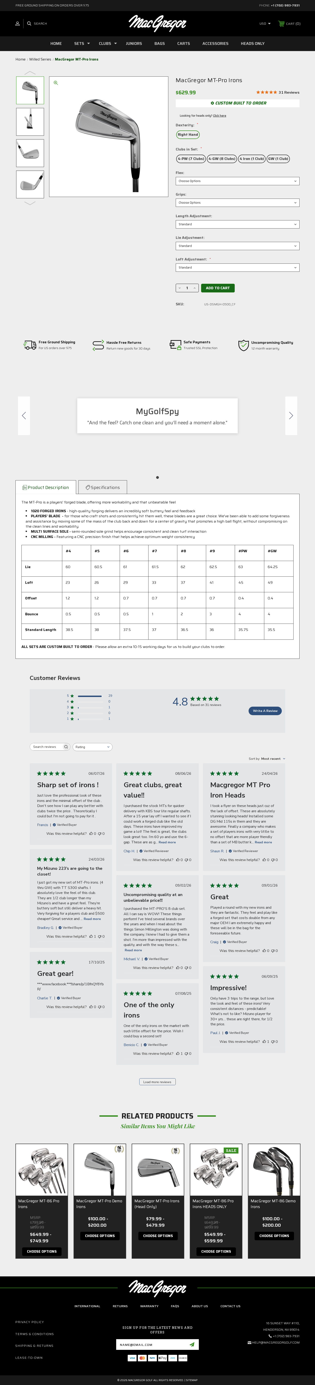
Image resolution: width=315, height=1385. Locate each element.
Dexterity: (187, 125)
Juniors (134, 43)
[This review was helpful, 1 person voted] (91, 936)
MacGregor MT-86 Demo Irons (273, 1204)
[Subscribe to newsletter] (192, 1344)
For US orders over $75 (55, 348)
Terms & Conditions (34, 1333)
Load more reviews (157, 1082)
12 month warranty (265, 348)
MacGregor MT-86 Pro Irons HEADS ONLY (213, 1204)
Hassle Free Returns (124, 342)
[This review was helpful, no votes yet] (91, 833)
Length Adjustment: (194, 216)
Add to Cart (218, 288)
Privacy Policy (29, 1321)
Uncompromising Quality (272, 342)
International (87, 1306)
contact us (230, 1306)
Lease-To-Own (29, 1357)
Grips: (181, 194)
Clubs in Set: (189, 149)
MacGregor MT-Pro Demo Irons (99, 1204)
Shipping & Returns (34, 1345)
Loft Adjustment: (193, 259)
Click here (219, 115)
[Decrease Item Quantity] (179, 288)
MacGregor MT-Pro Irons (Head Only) (156, 1204)
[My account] (17, 23)
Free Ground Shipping (57, 342)
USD (263, 23)
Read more (167, 842)
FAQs (175, 1306)
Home (56, 43)
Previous (30, 72)
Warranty (149, 1306)
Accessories (215, 43)
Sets (79, 43)
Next (30, 203)
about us (200, 1306)
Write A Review (265, 711)
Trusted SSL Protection (200, 348)
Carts (183, 43)
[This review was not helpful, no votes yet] (99, 833)
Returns (120, 1306)
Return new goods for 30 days (128, 348)
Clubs (105, 43)
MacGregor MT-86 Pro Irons (38, 1204)
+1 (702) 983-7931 (285, 5)
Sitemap (192, 1380)
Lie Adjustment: (190, 238)
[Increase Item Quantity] (194, 288)
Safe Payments (197, 342)
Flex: (180, 173)
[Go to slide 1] (24, 415)
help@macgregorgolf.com (276, 1342)
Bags (160, 43)
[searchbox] (46, 746)
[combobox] (93, 747)
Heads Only (252, 43)
